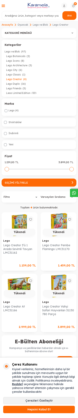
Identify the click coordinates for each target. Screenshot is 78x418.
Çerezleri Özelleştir (39, 400)
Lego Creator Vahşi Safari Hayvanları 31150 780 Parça (58, 310)
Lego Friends (16, 88)
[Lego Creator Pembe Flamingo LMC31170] (58, 224)
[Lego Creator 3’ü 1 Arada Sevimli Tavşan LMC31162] (19, 224)
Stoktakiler (15, 122)
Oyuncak (23, 24)
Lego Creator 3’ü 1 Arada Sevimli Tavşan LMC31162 (17, 249)
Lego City (14, 69)
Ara (69, 15)
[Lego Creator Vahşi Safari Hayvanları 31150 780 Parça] (58, 286)
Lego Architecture (19, 65)
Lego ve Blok (40, 24)
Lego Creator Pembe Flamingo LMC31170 (56, 247)
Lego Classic (15, 74)
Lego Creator (16, 79)
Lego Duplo (16, 83)
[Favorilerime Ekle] (30, 219)
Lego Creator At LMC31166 (14, 308)
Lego (6, 240)
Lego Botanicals (18, 56)
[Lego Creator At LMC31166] (19, 286)
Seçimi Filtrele (16, 182)
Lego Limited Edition (21, 92)
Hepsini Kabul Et (39, 409)
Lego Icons (15, 60)
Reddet (17, 384)
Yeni (10, 144)
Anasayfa (7, 24)
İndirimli (13, 133)
